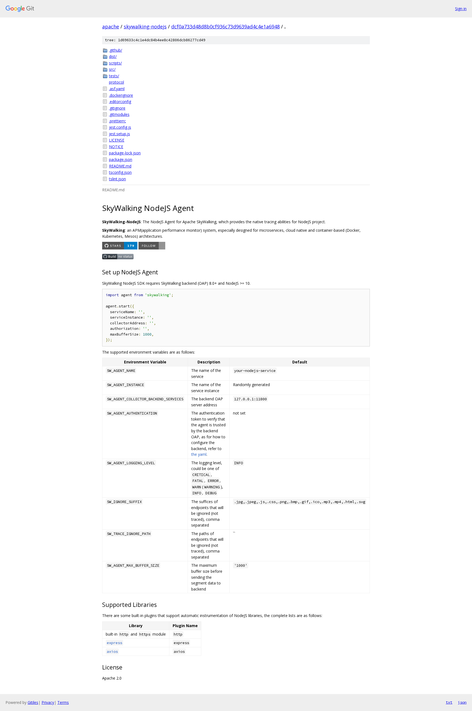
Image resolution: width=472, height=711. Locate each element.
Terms (63, 702)
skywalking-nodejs (145, 26)
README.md (120, 166)
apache (110, 26)
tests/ (114, 75)
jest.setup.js (119, 133)
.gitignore (117, 108)
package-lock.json (125, 152)
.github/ (115, 50)
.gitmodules (119, 114)
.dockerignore (121, 95)
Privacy (48, 702)
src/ (112, 69)
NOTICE (116, 146)
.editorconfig (120, 101)
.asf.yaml (117, 88)
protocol (116, 82)
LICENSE (116, 140)
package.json (120, 159)
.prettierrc (117, 121)
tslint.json (117, 178)
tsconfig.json (120, 172)
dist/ (113, 56)
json (462, 702)
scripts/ (115, 63)
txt (449, 702)
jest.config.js (120, 127)
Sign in (461, 8)
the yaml (198, 454)
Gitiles (33, 702)
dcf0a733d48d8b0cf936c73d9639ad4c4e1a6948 (225, 26)
